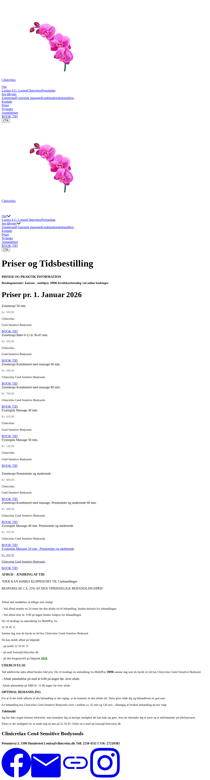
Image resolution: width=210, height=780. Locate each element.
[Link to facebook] (16, 776)
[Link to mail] (46, 776)
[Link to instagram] (105, 776)
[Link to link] (75, 776)
